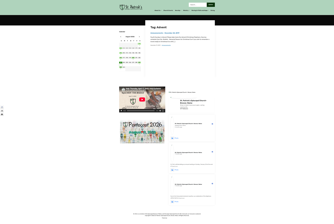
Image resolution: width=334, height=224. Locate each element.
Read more (175, 166)
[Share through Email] (2, 110)
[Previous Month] (120, 37)
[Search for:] (198, 5)
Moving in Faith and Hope (200, 10)
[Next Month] (139, 37)
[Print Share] (2, 114)
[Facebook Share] (2, 107)
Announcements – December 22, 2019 (164, 33)
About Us (157, 10)
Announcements (166, 45)
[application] (142, 99)
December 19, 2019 (155, 45)
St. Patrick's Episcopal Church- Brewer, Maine (193, 101)
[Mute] (160, 111)
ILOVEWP (169, 218)
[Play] (121, 111)
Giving (213, 10)
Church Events (168, 10)
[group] (142, 132)
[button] (2, 118)
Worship (177, 10)
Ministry (185, 10)
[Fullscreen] (163, 111)
